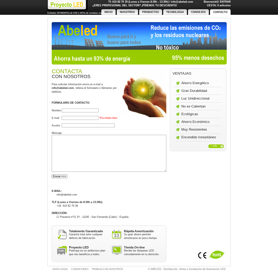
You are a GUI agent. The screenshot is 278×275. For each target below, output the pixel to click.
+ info (213, 145)
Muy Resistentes (194, 129)
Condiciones (80, 269)
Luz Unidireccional (195, 98)
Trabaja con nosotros (107, 269)
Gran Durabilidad (194, 91)
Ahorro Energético (195, 83)
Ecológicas (189, 114)
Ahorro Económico (195, 122)
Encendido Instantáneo (198, 137)
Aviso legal (60, 269)
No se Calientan (193, 106)
